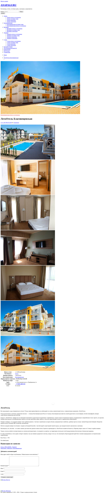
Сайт (2, 474)
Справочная (7, 52)
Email (2, 471)
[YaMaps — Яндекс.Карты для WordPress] (53, 404)
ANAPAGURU (8, 5)
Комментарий (5, 465)
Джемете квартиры (12, 37)
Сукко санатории (11, 45)
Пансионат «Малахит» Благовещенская (11, 448)
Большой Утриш (8, 46)
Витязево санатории (12, 31)
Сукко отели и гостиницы (14, 41)
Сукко (5, 39)
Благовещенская (8, 23)
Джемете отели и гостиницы (14, 34)
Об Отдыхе (7, 51)
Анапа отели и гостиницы (14, 17)
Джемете (6, 32)
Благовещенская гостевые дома (15, 24)
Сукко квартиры (11, 44)
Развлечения (7, 49)
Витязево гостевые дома (13, 30)
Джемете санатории (12, 38)
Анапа (5, 16)
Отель (16, 373)
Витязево (6, 27)
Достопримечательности (10, 48)
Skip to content (4, 1)
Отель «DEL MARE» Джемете (9, 447)
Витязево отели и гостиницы (14, 28)
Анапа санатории (11, 21)
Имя (2, 468)
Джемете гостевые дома (13, 35)
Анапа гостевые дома (12, 18)
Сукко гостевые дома (12, 42)
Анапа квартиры (11, 20)
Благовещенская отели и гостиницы (16, 25)
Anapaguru (16, 122)
